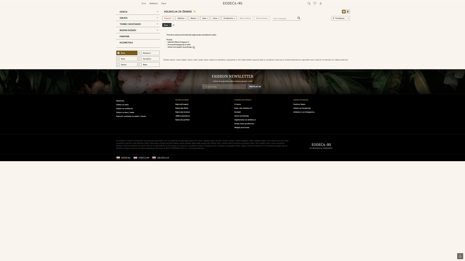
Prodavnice (228, 18)
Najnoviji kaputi (181, 104)
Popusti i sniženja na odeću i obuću (131, 116)
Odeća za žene (122, 105)
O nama (237, 104)
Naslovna (120, 101)
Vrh (460, 257)
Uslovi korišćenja (241, 116)
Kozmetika (126, 42)
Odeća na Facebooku (302, 108)
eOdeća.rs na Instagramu (303, 112)
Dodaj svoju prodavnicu (244, 124)
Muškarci (154, 3)
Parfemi (124, 36)
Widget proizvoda (241, 127)
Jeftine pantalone (182, 116)
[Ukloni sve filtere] (173, 25)
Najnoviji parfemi (182, 120)
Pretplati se (255, 87)
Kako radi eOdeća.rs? (243, 108)
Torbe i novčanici (130, 24)
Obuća (124, 18)
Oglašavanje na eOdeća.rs (245, 120)
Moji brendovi (262, 18)
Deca (163, 3)
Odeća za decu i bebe (125, 112)
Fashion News (299, 104)
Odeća (123, 12)
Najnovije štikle (181, 108)
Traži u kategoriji (299, 18)
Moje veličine (245, 18)
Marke (193, 18)
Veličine (180, 18)
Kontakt (237, 112)
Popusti (167, 18)
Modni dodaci (128, 30)
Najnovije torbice (182, 112)
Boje (204, 18)
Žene (143, 3)
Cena (215, 18)
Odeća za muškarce (124, 108)
